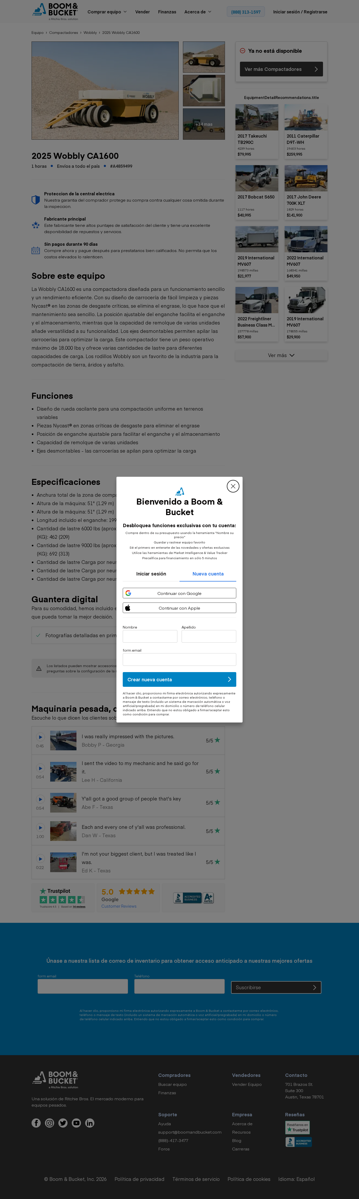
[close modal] (233, 486)
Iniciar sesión (151, 573)
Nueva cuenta (208, 573)
